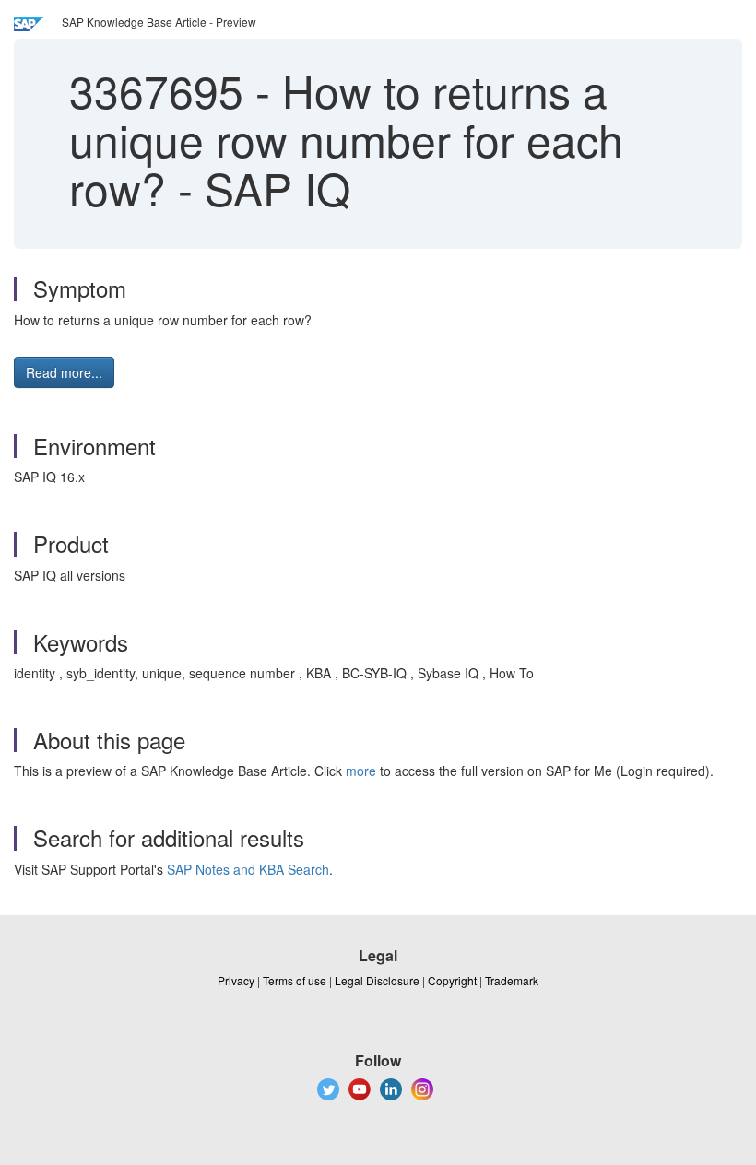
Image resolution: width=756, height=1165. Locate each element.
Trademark (511, 980)
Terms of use (294, 980)
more (361, 770)
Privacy (236, 980)
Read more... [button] (64, 372)
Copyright (452, 980)
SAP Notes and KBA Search (248, 869)
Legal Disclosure (377, 980)
